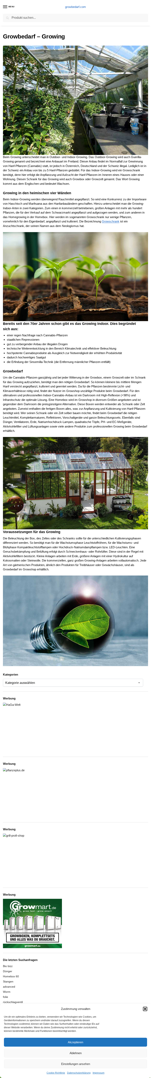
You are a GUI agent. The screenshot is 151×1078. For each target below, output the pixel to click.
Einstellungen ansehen (75, 1064)
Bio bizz (8, 966)
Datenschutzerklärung (79, 1072)
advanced (9, 986)
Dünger (7, 971)
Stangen (8, 981)
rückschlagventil (13, 1002)
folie (5, 996)
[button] (145, 1009)
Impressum (98, 1072)
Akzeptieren (75, 1042)
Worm (6, 991)
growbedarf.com (75, 6)
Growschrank (110, 221)
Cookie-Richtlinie (56, 1072)
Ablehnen (76, 1053)
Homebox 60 (11, 976)
